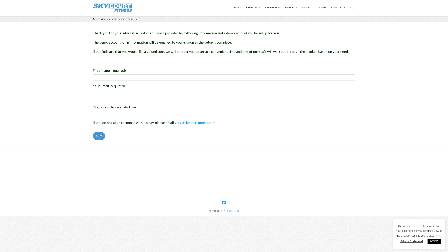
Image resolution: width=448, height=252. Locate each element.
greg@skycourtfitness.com (194, 123)
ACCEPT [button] (434, 241)
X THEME (234, 211)
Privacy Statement (411, 241)
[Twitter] (224, 203)
